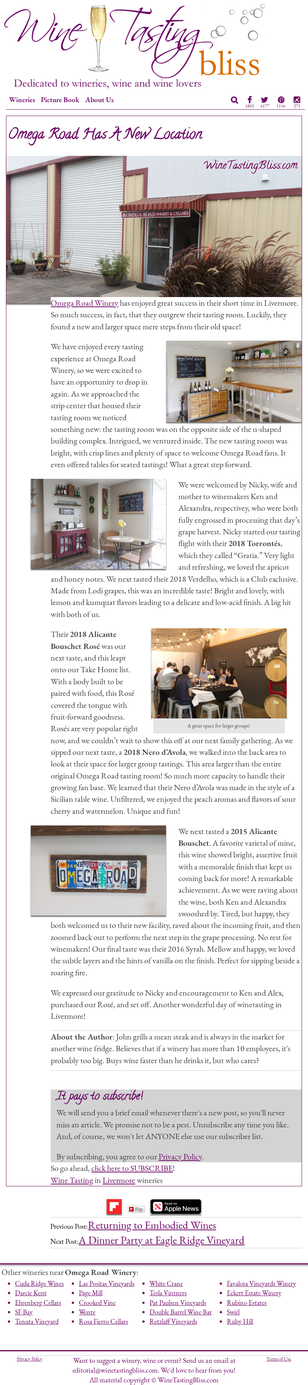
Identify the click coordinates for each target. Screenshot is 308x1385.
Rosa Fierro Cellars (103, 1321)
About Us (99, 99)
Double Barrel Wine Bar (180, 1312)
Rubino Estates (247, 1302)
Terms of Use (278, 1359)
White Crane (166, 1283)
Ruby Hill (240, 1321)
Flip (139, 1209)
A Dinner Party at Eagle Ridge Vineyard (162, 1240)
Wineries (22, 99)
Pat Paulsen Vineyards (177, 1302)
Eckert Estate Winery (254, 1292)
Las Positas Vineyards (106, 1283)
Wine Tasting (72, 1180)
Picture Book (60, 99)
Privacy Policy (180, 1156)
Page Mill (91, 1292)
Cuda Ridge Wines (39, 1283)
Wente (87, 1312)
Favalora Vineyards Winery (261, 1283)
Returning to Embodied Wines (152, 1225)
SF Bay (24, 1312)
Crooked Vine (97, 1302)
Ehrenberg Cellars (38, 1302)
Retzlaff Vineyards (173, 1321)
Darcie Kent (31, 1292)
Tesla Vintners (168, 1292)
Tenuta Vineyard (37, 1321)
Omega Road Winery (84, 302)
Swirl (233, 1312)
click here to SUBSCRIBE (132, 1168)
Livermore (119, 1180)
